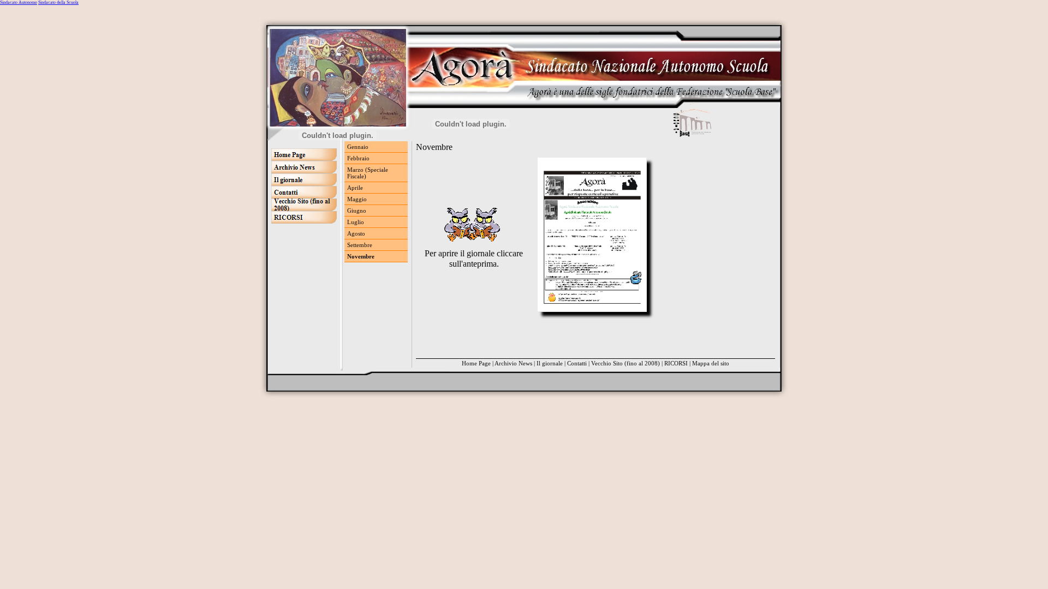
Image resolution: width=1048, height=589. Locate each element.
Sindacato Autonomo (18, 2)
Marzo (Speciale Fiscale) (367, 172)
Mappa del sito (710, 363)
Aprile (355, 187)
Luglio (355, 222)
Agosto (356, 233)
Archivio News (513, 363)
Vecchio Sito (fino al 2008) (625, 363)
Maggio (357, 199)
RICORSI (676, 363)
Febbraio (358, 158)
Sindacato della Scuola (58, 2)
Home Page (476, 363)
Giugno (356, 210)
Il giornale (550, 363)
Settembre (359, 245)
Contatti (577, 363)
